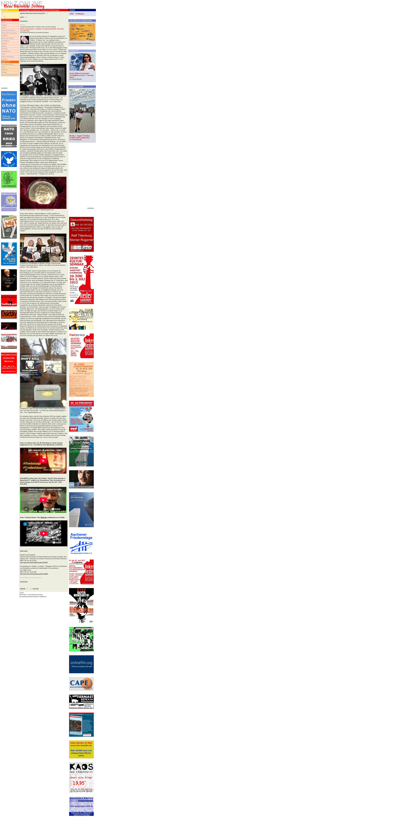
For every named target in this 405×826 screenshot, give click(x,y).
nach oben (36, 588)
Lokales (4, 25)
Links (3, 67)
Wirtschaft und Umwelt (9, 33)
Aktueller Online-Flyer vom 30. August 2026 (32, 13)
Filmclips (5, 48)
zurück (22, 17)
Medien (4, 46)
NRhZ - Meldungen (77, 14)
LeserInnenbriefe (7, 64)
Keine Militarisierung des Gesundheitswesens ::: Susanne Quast (81, 75)
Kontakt (4, 72)
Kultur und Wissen (8, 56)
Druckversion (24, 21)
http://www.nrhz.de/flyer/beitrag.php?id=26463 (34, 574)
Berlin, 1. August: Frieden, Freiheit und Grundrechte (80, 137)
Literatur (4, 59)
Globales (5, 35)
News (3, 22)
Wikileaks (44, 517)
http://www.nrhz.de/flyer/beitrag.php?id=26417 (34, 562)
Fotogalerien (6, 51)
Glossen (4, 43)
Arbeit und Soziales (8, 30)
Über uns (5, 69)
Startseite (22, 588)
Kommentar (5, 41)
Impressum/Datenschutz (10, 75)
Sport (3, 54)
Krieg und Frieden (8, 38)
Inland (4, 27)
